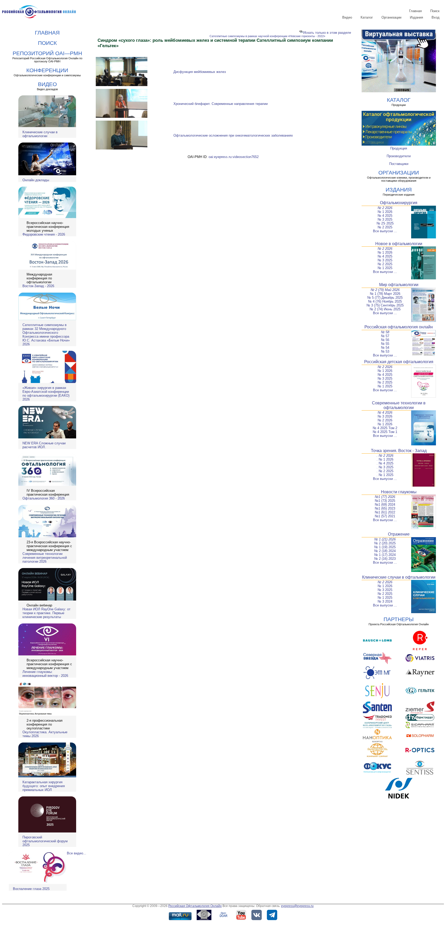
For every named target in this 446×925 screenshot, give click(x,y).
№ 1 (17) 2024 (385, 555)
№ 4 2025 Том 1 (385, 432)
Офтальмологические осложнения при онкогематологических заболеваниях (233, 135)
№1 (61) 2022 (385, 512)
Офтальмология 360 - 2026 (43, 498)
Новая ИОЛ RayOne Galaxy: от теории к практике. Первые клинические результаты (46, 613)
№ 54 (385, 347)
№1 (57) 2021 (385, 516)
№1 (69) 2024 (385, 504)
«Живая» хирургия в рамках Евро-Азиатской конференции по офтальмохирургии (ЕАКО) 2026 (45, 393)
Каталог (367, 17)
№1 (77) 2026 (385, 497)
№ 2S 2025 (385, 223)
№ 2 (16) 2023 (385, 559)
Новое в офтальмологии (398, 243)
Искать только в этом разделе (327, 33)
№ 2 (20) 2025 (385, 543)
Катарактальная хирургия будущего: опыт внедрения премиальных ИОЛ (43, 786)
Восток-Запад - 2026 (38, 286)
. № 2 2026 (385, 455)
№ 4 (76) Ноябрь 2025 (385, 301)
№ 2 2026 (385, 208)
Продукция (398, 148)
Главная (415, 11)
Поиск (435, 11)
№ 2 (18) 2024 (385, 551)
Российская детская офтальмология (398, 362)
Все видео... (76, 853)
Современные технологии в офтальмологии (399, 405)
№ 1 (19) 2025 (385, 547)
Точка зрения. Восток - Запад (399, 450)
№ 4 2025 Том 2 (385, 428)
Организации (391, 17)
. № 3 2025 (385, 467)
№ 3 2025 (385, 219)
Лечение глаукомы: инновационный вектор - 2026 (45, 674)
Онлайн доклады (35, 180)
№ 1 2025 (385, 268)
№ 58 (385, 332)
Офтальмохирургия (398, 203)
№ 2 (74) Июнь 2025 (385, 309)
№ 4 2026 (385, 412)
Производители (399, 156)
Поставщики (398, 164)
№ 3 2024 (385, 601)
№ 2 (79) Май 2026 (385, 290)
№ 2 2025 (385, 227)
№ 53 (385, 351)
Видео (347, 17)
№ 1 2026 (385, 212)
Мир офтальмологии (398, 284)
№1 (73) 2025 (385, 501)
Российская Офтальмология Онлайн (195, 906)
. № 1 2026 (385, 459)
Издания (416, 17)
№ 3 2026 (385, 416)
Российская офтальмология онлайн (398, 327)
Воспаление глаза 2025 (31, 889)
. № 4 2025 (385, 463)
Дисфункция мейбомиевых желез (199, 72)
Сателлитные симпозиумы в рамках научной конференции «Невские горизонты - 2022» (267, 36)
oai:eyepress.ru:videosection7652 (234, 157)
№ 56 (385, 340)
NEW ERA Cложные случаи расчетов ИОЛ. (44, 445)
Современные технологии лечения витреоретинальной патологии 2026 (44, 557)
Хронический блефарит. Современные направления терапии (220, 104)
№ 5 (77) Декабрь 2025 (385, 297)
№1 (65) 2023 (385, 508)
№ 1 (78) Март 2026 (385, 294)
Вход (436, 17)
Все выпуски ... (385, 231)
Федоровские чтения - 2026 (43, 234)
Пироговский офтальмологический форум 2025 (45, 841)
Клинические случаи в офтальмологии (40, 134)
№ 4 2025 (385, 216)
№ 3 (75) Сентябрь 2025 (385, 305)
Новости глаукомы (399, 492)
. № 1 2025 (385, 475)
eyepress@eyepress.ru (297, 906)
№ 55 (385, 344)
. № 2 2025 (385, 471)
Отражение (399, 534)
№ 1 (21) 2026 (385, 539)
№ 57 (385, 336)
